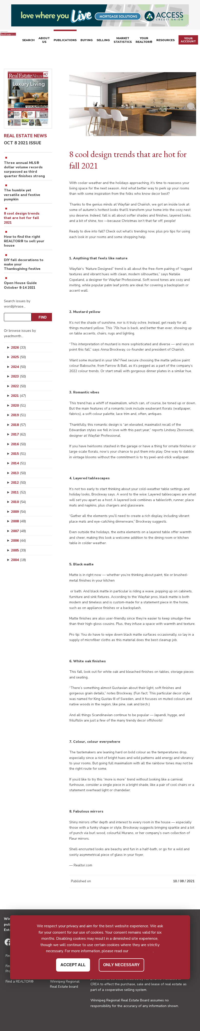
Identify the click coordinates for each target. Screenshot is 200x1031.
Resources (165, 40)
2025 (18, 357)
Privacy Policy (141, 951)
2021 (18, 395)
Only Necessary (121, 965)
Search (28, 40)
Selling (103, 40)
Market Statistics (123, 40)
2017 (18, 434)
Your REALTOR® (144, 40)
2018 (18, 425)
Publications (65, 40)
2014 (18, 463)
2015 (18, 453)
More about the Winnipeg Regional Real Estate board (65, 981)
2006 (18, 540)
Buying (86, 40)
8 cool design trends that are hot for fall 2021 (22, 218)
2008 (18, 521)
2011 (18, 492)
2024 (18, 367)
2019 (18, 415)
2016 (18, 444)
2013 (18, 473)
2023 (18, 376)
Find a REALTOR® (20, 981)
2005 (18, 550)
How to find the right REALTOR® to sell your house (24, 241)
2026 (18, 347)
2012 (18, 482)
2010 (18, 502)
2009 (18, 511)
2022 (18, 386)
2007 (18, 531)
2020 (18, 405)
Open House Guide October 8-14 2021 (20, 285)
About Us (44, 40)
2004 (18, 560)
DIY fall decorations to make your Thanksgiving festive (23, 264)
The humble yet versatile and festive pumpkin (22, 194)
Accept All (73, 965)
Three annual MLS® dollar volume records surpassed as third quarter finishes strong (24, 170)
